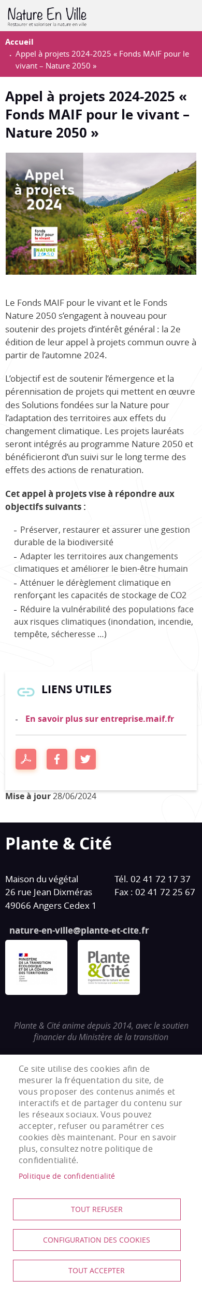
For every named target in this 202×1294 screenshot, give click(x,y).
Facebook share (57, 759)
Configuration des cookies (96, 1240)
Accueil (19, 41)
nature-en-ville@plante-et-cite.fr (79, 930)
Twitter (85, 759)
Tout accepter (96, 1270)
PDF (26, 759)
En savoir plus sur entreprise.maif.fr (99, 718)
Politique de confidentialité (67, 1176)
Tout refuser (97, 1209)
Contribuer (179, 15)
